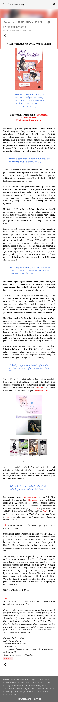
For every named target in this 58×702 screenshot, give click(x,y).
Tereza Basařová (41, 390)
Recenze (7, 658)
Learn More (24, 699)
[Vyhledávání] (54, 4)
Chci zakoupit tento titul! (29, 120)
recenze (35, 508)
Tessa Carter (39, 387)
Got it (37, 699)
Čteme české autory (16, 4)
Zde (5, 525)
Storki (45, 511)
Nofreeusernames (30, 497)
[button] (4, 36)
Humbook (32, 499)
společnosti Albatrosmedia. (34, 116)
